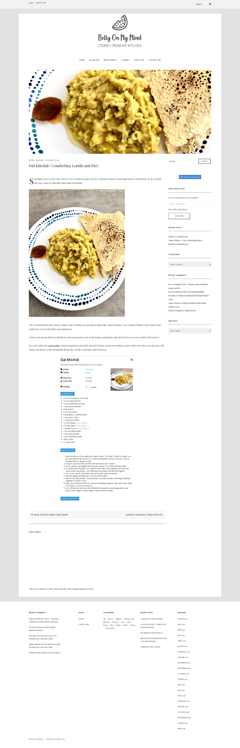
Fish (128, 622)
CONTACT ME (154, 60)
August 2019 (183, 679)
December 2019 (184, 663)
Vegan (132, 625)
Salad (118, 625)
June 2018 (181, 728)
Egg (123, 622)
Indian (88, 372)
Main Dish (90, 369)
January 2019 (183, 706)
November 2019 (184, 668)
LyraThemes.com (59, 739)
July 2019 (181, 685)
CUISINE (125, 60)
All (30, 160)
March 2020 (182, 646)
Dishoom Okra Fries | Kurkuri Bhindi (189, 292)
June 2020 (182, 630)
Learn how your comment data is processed (76, 589)
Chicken (118, 619)
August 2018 (183, 723)
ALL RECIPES (94, 60)
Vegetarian (39, 160)
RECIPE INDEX (110, 60)
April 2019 (182, 696)
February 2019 (183, 701)
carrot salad (53, 345)
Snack (125, 625)
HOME (82, 60)
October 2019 (183, 674)
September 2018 (184, 717)
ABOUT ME (139, 60)
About (31, 3)
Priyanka (171, 295)
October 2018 (183, 712)
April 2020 (182, 641)
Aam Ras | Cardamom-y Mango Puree (143, 514)
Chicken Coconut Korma (178, 236)
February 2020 (184, 652)
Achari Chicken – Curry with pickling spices (185, 240)
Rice (32, 160)
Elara (30, 739)
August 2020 (183, 619)
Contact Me (41, 3)
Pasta (105, 625)
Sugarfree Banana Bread (178, 244)
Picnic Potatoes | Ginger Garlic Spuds (50, 514)
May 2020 (181, 635)
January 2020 (183, 657)
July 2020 (181, 624)
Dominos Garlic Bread (150, 647)
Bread (110, 619)
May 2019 (181, 690)
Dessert (115, 622)
